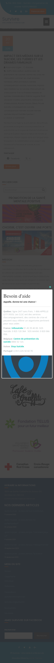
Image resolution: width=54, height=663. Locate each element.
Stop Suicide (17, 346)
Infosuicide (17, 328)
